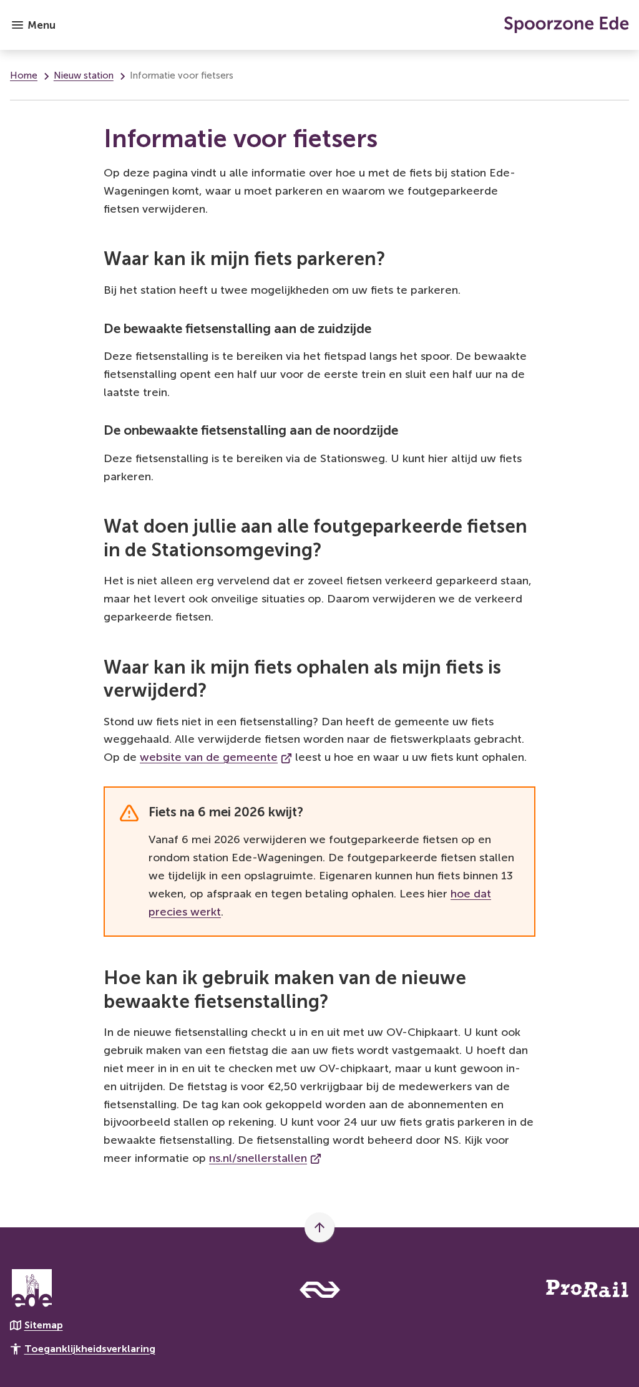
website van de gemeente (216, 757)
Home (23, 75)
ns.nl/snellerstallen (265, 1158)
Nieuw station (84, 75)
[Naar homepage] (347, 25)
